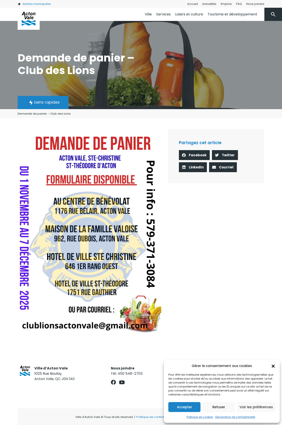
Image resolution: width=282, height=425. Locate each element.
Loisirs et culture (189, 14)
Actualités (209, 4)
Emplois (226, 4)
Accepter (184, 407)
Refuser (218, 407)
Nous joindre (255, 4)
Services (163, 14)
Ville (148, 14)
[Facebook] (113, 382)
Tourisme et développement (232, 14)
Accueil (192, 4)
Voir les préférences (256, 407)
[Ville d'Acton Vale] (29, 19)
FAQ (239, 4)
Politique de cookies (200, 417)
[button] (273, 366)
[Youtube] (121, 382)
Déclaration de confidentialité (235, 417)
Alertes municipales (36, 4)
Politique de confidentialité (155, 417)
